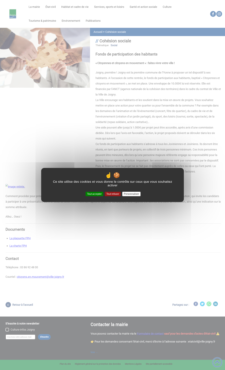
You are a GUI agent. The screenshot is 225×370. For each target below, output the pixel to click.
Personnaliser (131, 194)
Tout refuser (112, 194)
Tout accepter (94, 194)
